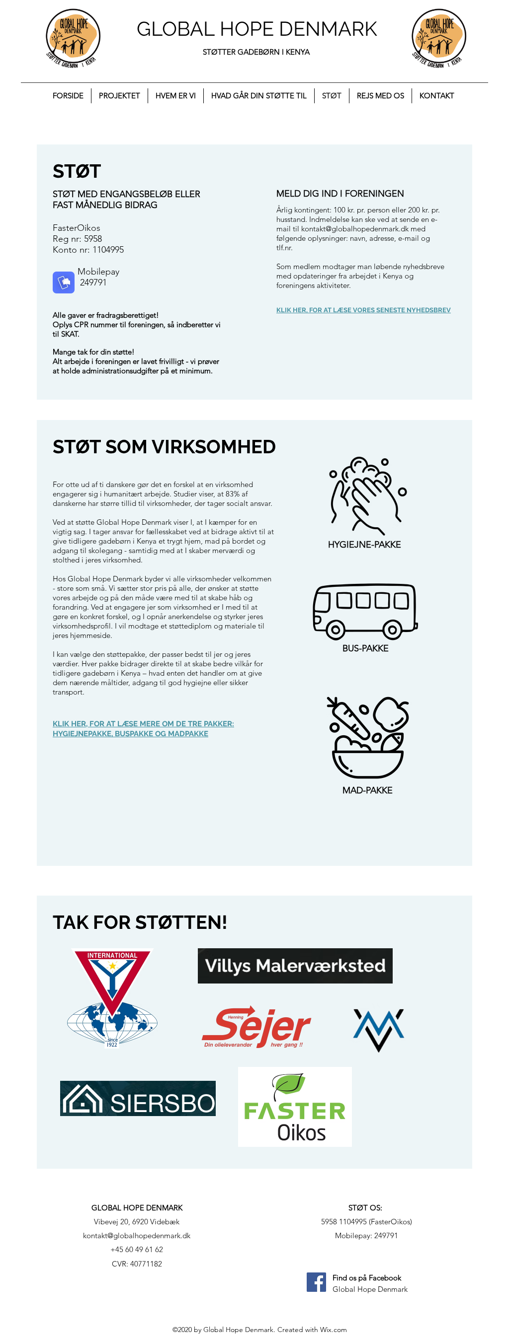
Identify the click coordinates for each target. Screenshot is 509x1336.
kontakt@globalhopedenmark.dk (355, 228)
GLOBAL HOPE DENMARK (257, 28)
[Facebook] (316, 1282)
